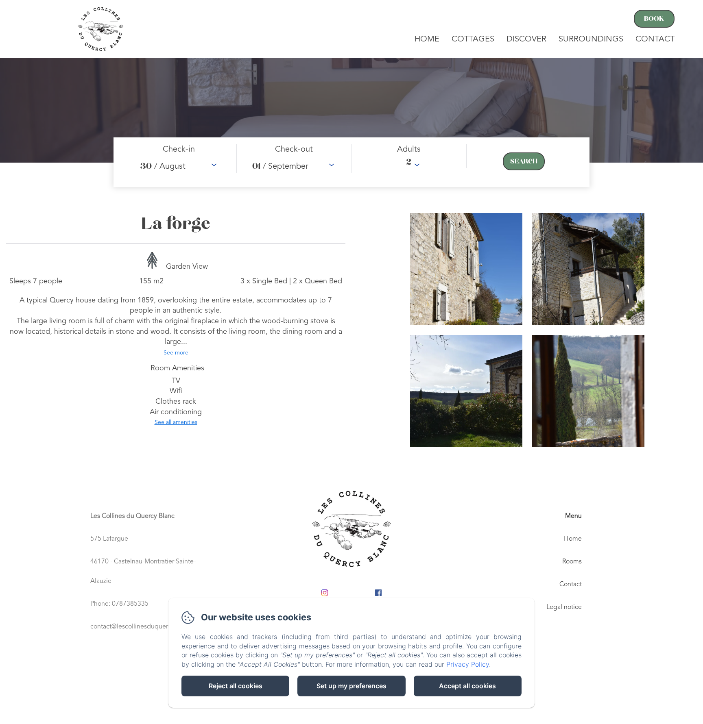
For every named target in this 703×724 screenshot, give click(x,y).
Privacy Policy (467, 664)
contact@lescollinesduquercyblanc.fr (143, 627)
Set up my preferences (351, 686)
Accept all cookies (467, 686)
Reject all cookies (235, 686)
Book (654, 19)
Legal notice (564, 607)
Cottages (473, 39)
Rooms (572, 562)
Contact (655, 39)
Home (427, 39)
